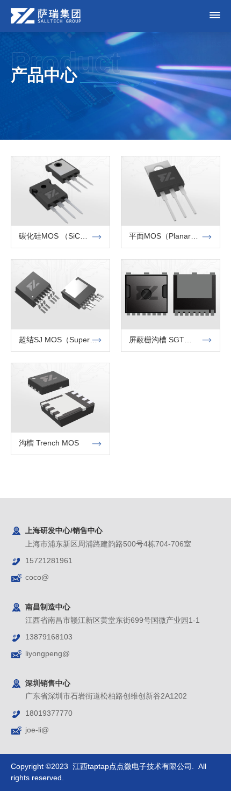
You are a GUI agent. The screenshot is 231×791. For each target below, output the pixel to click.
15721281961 (49, 560)
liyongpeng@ (47, 653)
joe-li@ (37, 729)
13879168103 (49, 636)
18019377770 (49, 713)
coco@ (37, 577)
